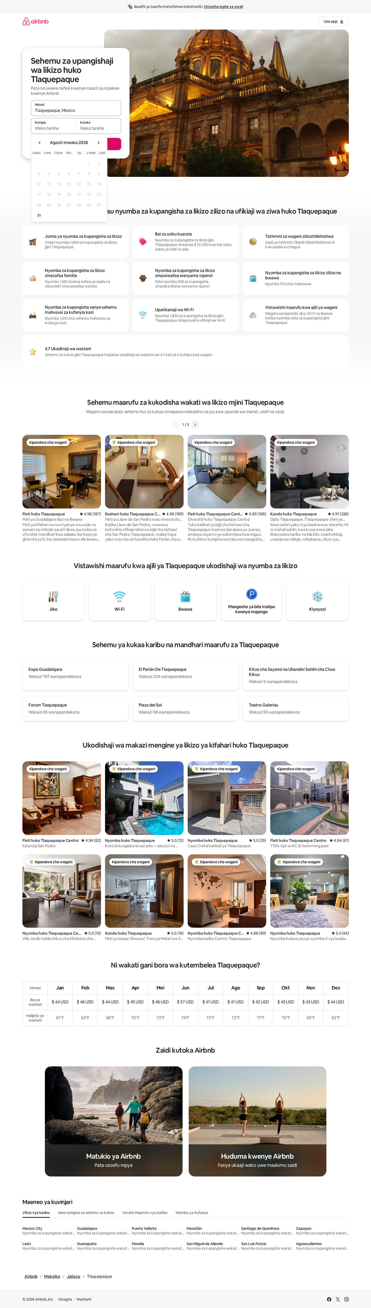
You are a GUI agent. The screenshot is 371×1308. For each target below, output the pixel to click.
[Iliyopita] (176, 425)
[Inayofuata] (195, 425)
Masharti (84, 1299)
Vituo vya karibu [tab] (36, 1212)
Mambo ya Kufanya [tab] (192, 1212)
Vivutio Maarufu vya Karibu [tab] (145, 1212)
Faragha (65, 1299)
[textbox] (53, 128)
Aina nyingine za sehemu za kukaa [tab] (86, 1212)
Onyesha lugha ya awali (223, 6)
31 (39, 215)
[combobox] (76, 110)
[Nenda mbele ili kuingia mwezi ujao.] (98, 142)
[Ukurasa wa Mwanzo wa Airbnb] (35, 21)
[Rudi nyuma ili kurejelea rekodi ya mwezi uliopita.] (39, 142)
